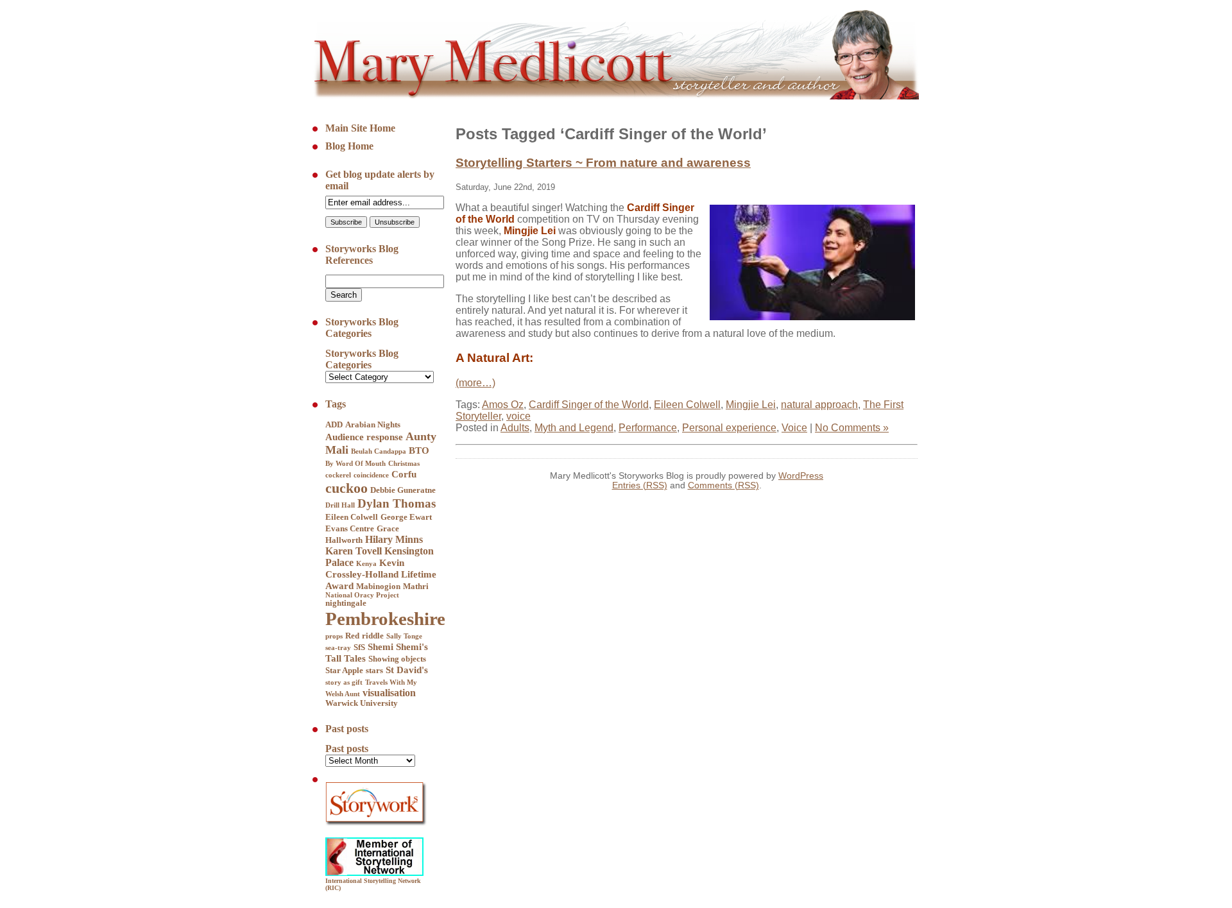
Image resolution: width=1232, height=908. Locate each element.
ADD (334, 424)
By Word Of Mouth (355, 463)
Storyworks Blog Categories (361, 359)
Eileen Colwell (351, 517)
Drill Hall (340, 505)
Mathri (416, 586)
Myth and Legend (574, 427)
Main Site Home (360, 128)
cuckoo (346, 488)
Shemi (380, 647)
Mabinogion (378, 586)
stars (374, 670)
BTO (419, 450)
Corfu (403, 474)
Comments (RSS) (723, 485)
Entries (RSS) (639, 485)
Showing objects (397, 659)
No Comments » (852, 427)
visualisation (389, 692)
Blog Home (349, 146)
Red (352, 635)
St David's (407, 670)
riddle (373, 635)
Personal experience (729, 427)
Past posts (346, 748)
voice (518, 416)
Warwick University (361, 703)
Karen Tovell (353, 550)
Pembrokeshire (385, 618)
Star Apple (344, 670)
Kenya (366, 563)
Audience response (364, 437)
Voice (794, 427)
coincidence (371, 475)
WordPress (800, 476)
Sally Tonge (404, 636)
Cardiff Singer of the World (589, 404)
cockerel (338, 475)
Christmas (404, 463)
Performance (648, 427)
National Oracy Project (362, 595)
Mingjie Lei (751, 404)
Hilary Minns (394, 539)
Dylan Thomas (396, 503)
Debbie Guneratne (403, 490)
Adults (515, 427)
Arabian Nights (372, 424)
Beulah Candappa (378, 451)
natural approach (819, 404)
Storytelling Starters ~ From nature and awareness (603, 162)
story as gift (344, 682)
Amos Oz (503, 404)
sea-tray (338, 647)
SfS (359, 647)
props (334, 636)
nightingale (345, 603)
